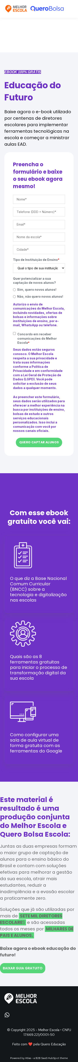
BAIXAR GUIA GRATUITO (22, 968)
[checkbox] (39, 293)
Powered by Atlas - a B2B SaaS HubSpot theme (39, 1058)
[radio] (39, 289)
